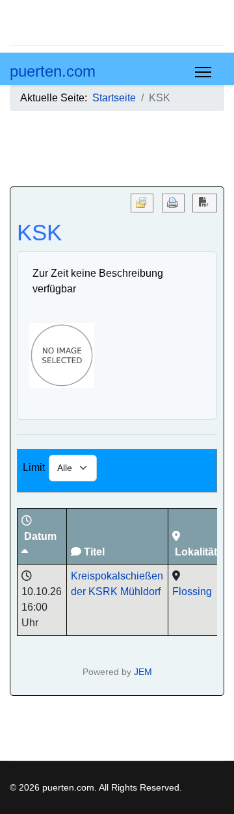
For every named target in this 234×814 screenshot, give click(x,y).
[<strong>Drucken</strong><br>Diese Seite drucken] (173, 203)
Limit (34, 467)
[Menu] (203, 72)
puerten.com (53, 71)
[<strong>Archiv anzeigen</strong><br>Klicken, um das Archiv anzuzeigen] (142, 203)
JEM (143, 672)
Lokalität (196, 551)
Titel (94, 551)
